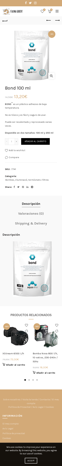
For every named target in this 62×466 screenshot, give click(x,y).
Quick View (26, 337)
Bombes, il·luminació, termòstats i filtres (27, 179)
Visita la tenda (30, 399)
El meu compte (10, 423)
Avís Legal (38, 407)
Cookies (49, 407)
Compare (14, 157)
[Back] (5, 20)
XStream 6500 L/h (13, 353)
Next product (57, 20)
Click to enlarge (51, 76)
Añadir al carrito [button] (15, 364)
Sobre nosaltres (12, 399)
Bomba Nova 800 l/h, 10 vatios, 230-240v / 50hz (45, 357)
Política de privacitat (13, 433)
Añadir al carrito (35, 141)
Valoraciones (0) (31, 213)
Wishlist (44, 10)
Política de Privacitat (19, 407)
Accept (31, 460)
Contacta (45, 399)
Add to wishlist (17, 150)
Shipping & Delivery (31, 223)
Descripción (31, 204)
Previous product (49, 20)
